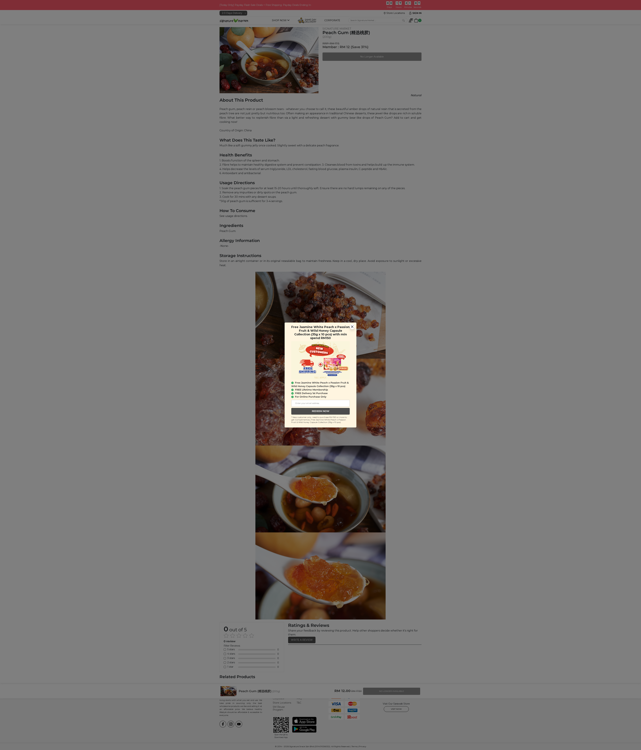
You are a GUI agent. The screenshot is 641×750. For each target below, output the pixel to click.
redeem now (320, 411)
